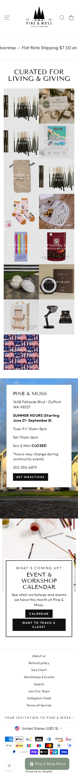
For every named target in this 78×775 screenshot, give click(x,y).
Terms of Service (39, 705)
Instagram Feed (39, 698)
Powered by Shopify (39, 771)
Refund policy (39, 663)
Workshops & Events (39, 677)
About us (39, 656)
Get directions (30, 477)
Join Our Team (39, 691)
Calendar (39, 613)
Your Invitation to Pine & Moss (38, 718)
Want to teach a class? (39, 624)
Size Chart (39, 670)
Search (39, 684)
